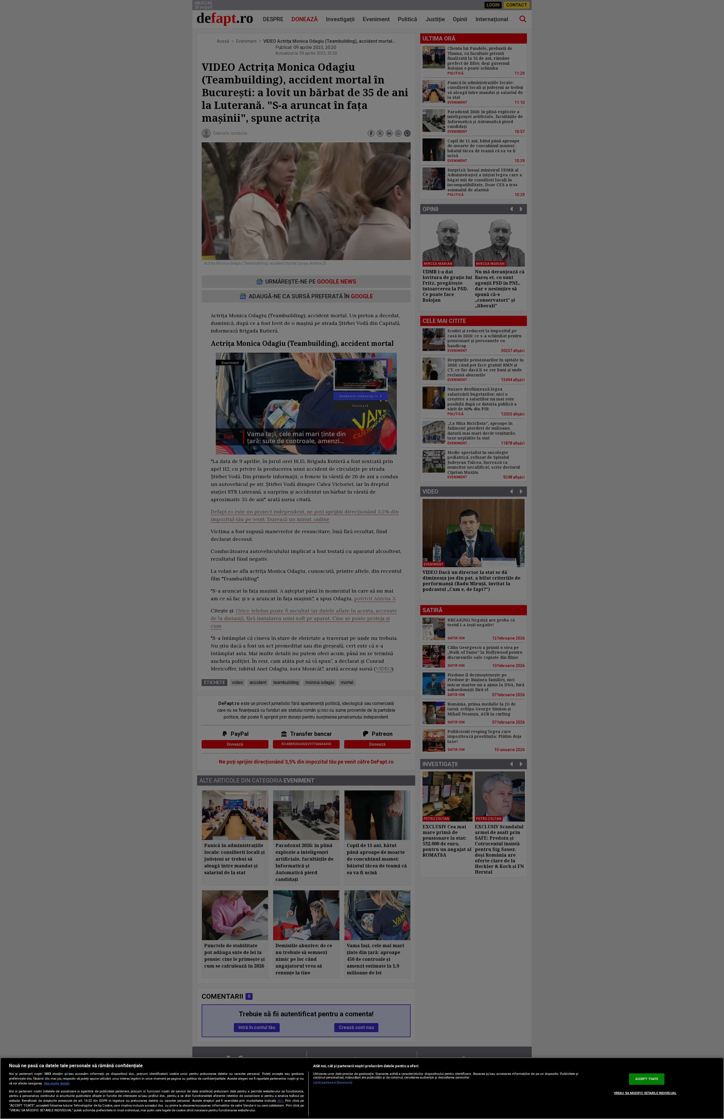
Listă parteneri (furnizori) (332, 1082)
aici (280, 1101)
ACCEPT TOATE (646, 1079)
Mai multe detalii (56, 1083)
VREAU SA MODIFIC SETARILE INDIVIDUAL (645, 1093)
